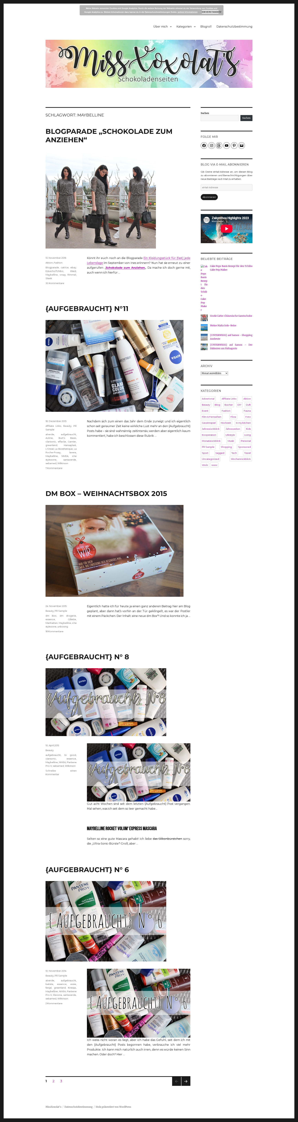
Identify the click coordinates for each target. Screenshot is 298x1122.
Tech (234, 453)
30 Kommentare (55, 283)
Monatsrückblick (211, 441)
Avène (49, 438)
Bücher (229, 404)
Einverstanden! (210, 11)
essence (50, 619)
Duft (248, 404)
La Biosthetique (64, 448)
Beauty (67, 426)
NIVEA (65, 456)
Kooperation (209, 434)
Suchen (205, 113)
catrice (65, 267)
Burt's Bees (67, 438)
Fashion (58, 262)
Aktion (49, 262)
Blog (217, 404)
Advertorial (208, 398)
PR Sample (61, 610)
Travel (247, 453)
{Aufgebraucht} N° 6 (87, 869)
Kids (248, 428)
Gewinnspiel (209, 422)
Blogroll (206, 26)
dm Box (51, 615)
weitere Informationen (188, 12)
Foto (248, 416)
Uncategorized (210, 459)
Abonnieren (209, 197)
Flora (233, 416)
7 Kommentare (54, 468)
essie (73, 984)
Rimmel (71, 274)
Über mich (160, 26)
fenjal (49, 987)
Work (205, 465)
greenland (51, 445)
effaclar (62, 441)
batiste (49, 984)
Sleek (49, 278)
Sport (205, 453)
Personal (246, 441)
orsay (63, 274)
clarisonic (51, 441)
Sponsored (244, 447)
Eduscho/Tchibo (54, 271)
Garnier (72, 441)
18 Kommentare (54, 631)
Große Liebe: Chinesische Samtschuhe (231, 315)
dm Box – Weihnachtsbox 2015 (106, 493)
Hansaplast (70, 445)
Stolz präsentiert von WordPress (113, 1106)
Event (205, 410)
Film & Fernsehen (211, 416)
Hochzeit (226, 422)
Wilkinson (62, 463)
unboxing (62, 626)
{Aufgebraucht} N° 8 (87, 657)
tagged (220, 453)
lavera (72, 452)
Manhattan (52, 623)
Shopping (226, 447)
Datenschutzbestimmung (234, 26)
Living (247, 434)
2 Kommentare (54, 1003)
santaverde (69, 459)
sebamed (51, 463)
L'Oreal (50, 448)
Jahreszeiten (233, 428)
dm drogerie (68, 615)
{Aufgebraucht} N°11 (87, 308)
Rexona (57, 995)
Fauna (247, 410)
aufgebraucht (68, 434)
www (214, 465)
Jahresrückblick (211, 428)
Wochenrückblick (241, 459)
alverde (50, 434)
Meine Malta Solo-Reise (223, 325)
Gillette (72, 619)
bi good (70, 755)
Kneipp (72, 987)
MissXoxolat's (53, 1106)
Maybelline (52, 274)
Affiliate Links (53, 426)
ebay (73, 267)
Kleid (73, 271)
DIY (239, 404)
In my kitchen (243, 422)
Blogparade (52, 267)
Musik (231, 441)
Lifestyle (230, 434)
